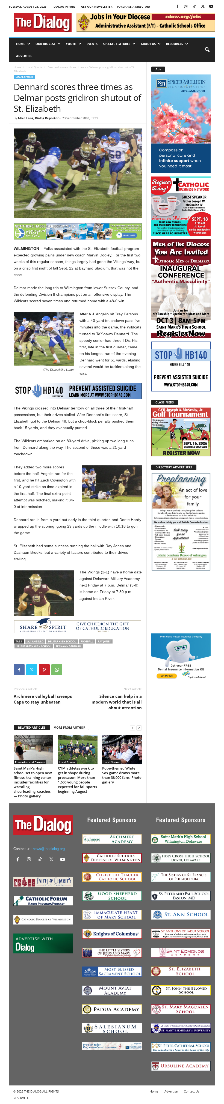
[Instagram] (185, 7)
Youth (71, 44)
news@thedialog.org (49, 849)
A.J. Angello (35, 641)
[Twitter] (202, 7)
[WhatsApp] (56, 669)
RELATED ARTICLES (31, 727)
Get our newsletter (97, 6)
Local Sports (34, 67)
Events (92, 44)
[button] (207, 50)
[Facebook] (177, 7)
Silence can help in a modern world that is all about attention (117, 701)
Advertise (24, 56)
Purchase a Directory (134, 6)
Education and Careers (30, 762)
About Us (148, 44)
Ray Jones (104, 641)
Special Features (116, 44)
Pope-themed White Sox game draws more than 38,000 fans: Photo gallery (122, 775)
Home (20, 44)
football (87, 641)
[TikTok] (194, 7)
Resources (174, 44)
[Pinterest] (44, 669)
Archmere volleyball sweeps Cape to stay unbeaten (43, 699)
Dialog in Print (65, 6)
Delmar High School (62, 641)
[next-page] (139, 728)
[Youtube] (211, 7)
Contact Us (191, 1091)
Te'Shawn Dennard (68, 646)
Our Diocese (45, 44)
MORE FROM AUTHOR (69, 727)
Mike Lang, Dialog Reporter (38, 118)
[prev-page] (132, 728)
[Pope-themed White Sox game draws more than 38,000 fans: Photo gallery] (122, 749)
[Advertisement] (181, 602)
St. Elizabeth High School (33, 646)
